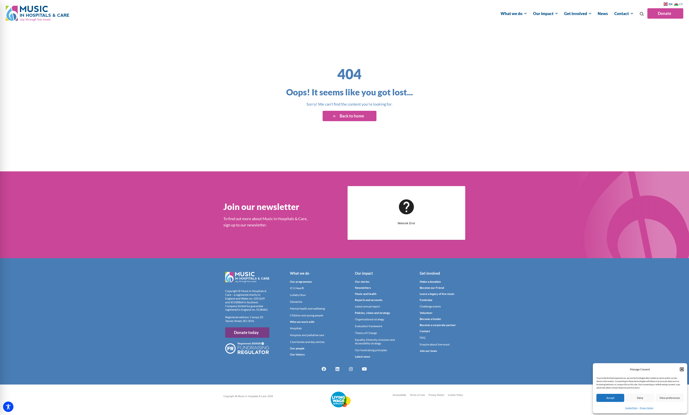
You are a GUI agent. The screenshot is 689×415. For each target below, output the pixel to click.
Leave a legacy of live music (437, 293)
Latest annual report (367, 306)
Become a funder (430, 319)
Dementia (296, 301)
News (603, 13)
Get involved (575, 13)
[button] (682, 369)
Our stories (362, 281)
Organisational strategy (369, 319)
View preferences (669, 397)
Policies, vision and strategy (372, 312)
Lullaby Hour (298, 295)
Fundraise (426, 300)
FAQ (422, 337)
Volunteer (426, 312)
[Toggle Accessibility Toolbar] (8, 406)
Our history (297, 354)
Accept (610, 397)
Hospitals (296, 328)
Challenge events (430, 306)
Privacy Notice (646, 408)
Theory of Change (366, 333)
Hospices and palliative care (307, 335)
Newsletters (363, 287)
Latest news (362, 356)
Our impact (543, 13)
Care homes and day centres (307, 341)
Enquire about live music (435, 344)
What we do (511, 13)
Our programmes (301, 281)
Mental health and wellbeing (307, 308)
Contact (621, 13)
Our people (297, 348)
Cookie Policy (631, 408)
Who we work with (302, 321)
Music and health (365, 293)
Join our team (428, 350)
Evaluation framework (368, 326)
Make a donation (430, 281)
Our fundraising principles (371, 350)
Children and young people (306, 315)
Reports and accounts (368, 300)
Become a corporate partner (438, 325)
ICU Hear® (297, 288)
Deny (640, 397)
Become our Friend (432, 287)
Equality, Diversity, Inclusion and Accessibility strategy (375, 341)
